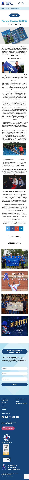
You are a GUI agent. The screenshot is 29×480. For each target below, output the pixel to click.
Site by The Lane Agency (7, 476)
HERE (24, 223)
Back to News (15, 236)
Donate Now (19, 3)
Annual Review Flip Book (14, 58)
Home (2, 8)
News (7, 8)
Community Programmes (4, 399)
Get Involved (4, 402)
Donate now (9, 428)
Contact (3, 409)
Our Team (4, 407)
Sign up (14, 384)
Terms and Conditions (21, 403)
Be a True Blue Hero (21, 399)
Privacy (18, 401)
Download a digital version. (15, 219)
